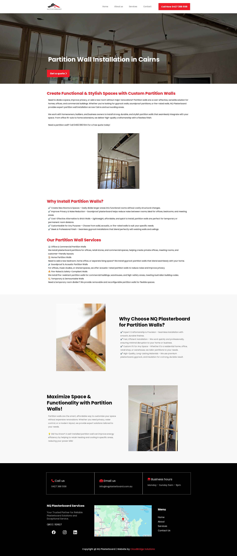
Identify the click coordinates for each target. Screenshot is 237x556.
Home (105, 6)
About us (118, 6)
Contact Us (164, 530)
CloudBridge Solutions (142, 549)
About (161, 521)
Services (133, 6)
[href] (123, 521)
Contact (147, 6)
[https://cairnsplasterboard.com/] (54, 6)
